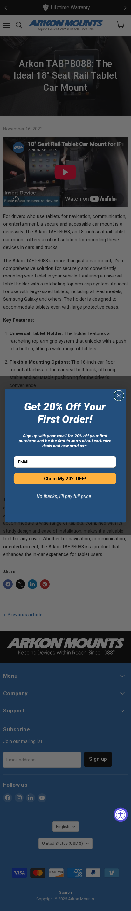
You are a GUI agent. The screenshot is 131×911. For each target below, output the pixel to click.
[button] (65, 500)
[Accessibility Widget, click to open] (121, 815)
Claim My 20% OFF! (65, 478)
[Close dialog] (118, 395)
